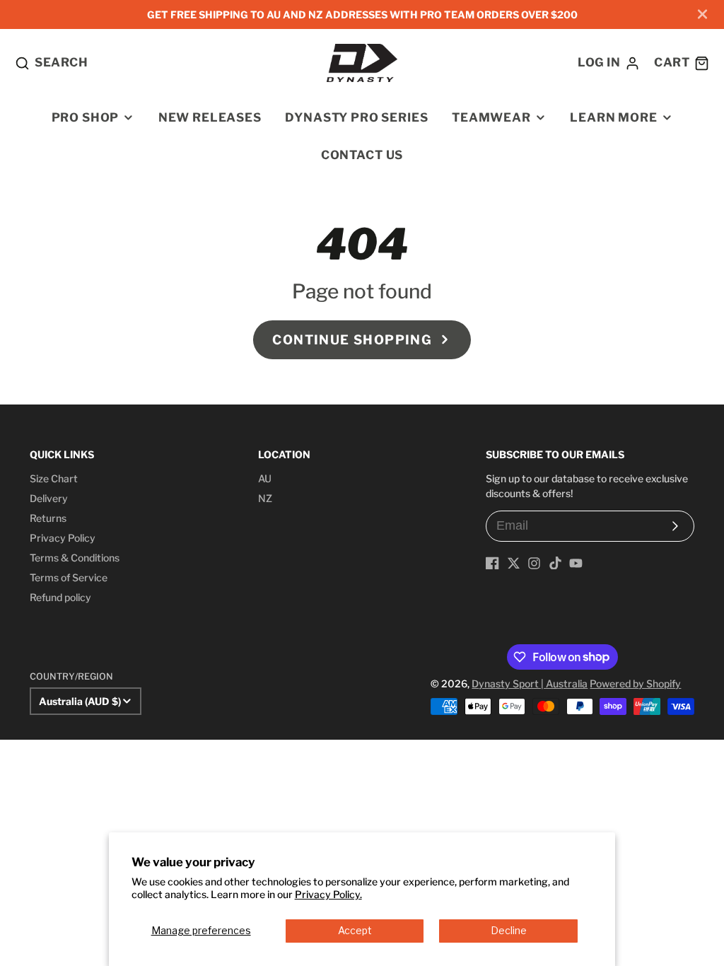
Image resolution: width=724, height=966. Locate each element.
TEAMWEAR (491, 117)
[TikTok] (555, 563)
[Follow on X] (513, 563)
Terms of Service (68, 577)
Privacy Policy (62, 538)
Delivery (49, 498)
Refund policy (60, 597)
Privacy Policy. (328, 894)
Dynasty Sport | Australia (530, 683)
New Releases (210, 117)
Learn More (613, 117)
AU (265, 478)
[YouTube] (576, 563)
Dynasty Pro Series (356, 117)
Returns (48, 518)
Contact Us (362, 155)
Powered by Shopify (635, 683)
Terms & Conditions (74, 558)
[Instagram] (534, 563)
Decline (509, 930)
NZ (265, 498)
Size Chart (54, 478)
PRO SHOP (85, 117)
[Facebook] (492, 563)
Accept (355, 930)
